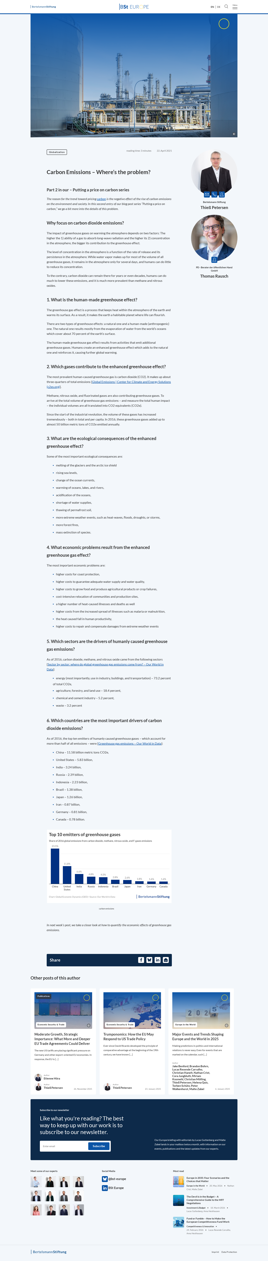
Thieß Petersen (214, 207)
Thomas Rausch (214, 276)
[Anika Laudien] (78, 1181)
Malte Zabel (196, 1089)
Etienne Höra (52, 1078)
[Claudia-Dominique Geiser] (50, 1195)
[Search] (226, 6)
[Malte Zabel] (78, 1209)
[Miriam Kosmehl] (36, 1209)
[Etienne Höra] (64, 1209)
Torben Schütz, (181, 1085)
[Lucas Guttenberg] (64, 1195)
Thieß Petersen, (182, 1082)
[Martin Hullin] (78, 1195)
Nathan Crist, (202, 1072)
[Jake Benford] (64, 1181)
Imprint (215, 1252)
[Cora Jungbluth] (36, 1181)
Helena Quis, (200, 1082)
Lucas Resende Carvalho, (187, 1069)
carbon (101, 199)
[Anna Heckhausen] (50, 1181)
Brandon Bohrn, (199, 1066)
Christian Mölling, (195, 1079)
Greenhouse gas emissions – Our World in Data (129, 743)
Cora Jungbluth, (182, 1076)
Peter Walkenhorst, (185, 1087)
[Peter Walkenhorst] (50, 1209)
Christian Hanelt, (183, 1072)
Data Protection (229, 1252)
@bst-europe (105, 1179)
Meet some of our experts (44, 1171)
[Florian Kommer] (36, 1195)
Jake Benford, (181, 1066)
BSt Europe (105, 1188)
